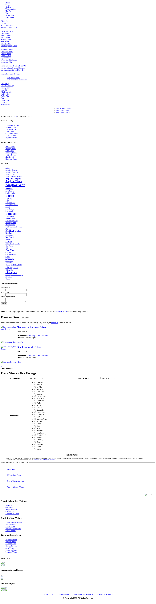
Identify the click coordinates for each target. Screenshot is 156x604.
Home (15, 116)
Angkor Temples (13, 178)
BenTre (39, 385)
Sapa (2, 98)
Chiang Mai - (9, 270)
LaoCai (39, 408)
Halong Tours (6, 44)
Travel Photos (10, 527)
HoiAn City (5, 94)
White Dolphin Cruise (9, 60)
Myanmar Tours (11, 540)
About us (8, 505)
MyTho (39, 387)
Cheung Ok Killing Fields (13, 265)
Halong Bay (5, 88)
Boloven (8, 239)
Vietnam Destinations (13, 529)
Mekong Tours (6, 39)
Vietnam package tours (9, 46)
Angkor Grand (10, 174)
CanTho (4, 102)
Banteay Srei (9, 216)
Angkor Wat (15, 185)
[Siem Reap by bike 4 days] (11, 362)
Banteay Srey (10, 219)
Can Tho (9, 250)
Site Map (46, 594)
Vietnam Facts (10, 525)
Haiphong (40, 433)
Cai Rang (9, 246)
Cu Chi (39, 417)
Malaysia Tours (11, 552)
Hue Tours (5, 33)
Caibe (7, 248)
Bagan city (8, 198)
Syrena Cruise (6, 58)
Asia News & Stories (63, 108)
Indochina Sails (6, 62)
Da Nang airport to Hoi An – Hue (13, 70)
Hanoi (38, 447)
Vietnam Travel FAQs (9, 27)
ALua (38, 405)
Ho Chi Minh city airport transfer (13, 68)
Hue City (4, 90)
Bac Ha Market (10, 193)
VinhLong (40, 401)
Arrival (9, 188)
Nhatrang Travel (11, 159)
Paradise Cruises (7, 52)
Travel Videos (10, 531)
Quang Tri (40, 410)
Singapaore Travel (12, 125)
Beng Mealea (9, 235)
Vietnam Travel (11, 129)
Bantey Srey (10, 225)
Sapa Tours (5, 42)
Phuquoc (39, 444)
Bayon (8, 229)
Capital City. (9, 259)
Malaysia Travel (11, 127)
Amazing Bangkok (11, 170)
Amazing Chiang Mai (12, 172)
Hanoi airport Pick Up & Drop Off (13, 66)
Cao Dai (8, 252)
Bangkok (11, 213)
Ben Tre (8, 233)
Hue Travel (9, 157)
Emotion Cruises (7, 50)
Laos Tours (9, 548)
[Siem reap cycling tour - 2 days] (12, 342)
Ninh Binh (40, 398)
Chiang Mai (11, 267)
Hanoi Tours (5, 37)
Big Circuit (9, 237)
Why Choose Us (11, 509)
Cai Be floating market (12, 244)
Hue (38, 426)
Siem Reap (31, 336)
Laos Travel (9, 131)
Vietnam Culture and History (17, 80)
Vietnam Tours (10, 542)
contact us (54, 323)
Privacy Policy (76, 594)
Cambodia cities (42, 336)
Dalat (38, 424)
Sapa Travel (9, 151)
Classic (7, 279)
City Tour (8, 277)
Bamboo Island (10, 203)
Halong (39, 437)
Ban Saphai (9, 211)
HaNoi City (5, 84)
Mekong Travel (11, 153)
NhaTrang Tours (7, 31)
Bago (7, 201)
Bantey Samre (10, 223)
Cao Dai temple (10, 255)
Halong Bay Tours (14, 475)
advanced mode (61, 311)
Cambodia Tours (11, 546)
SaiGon (39, 421)
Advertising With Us (90, 594)
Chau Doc (9, 263)
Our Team (9, 507)
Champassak (9, 261)
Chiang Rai (11, 272)
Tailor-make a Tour (12, 514)
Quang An (40, 415)
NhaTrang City (6, 92)
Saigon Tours (6, 35)
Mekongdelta (5, 104)
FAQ (52, 594)
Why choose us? (7, 25)
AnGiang (39, 389)
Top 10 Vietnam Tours (15, 487)
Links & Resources (106, 594)
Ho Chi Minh (41, 435)
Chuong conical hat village (14, 275)
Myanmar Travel (11, 138)
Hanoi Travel (10, 147)
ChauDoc (40, 392)
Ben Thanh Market (13, 231)
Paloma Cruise (6, 56)
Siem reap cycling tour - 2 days (31, 327)
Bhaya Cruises (6, 54)
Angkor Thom (13, 181)
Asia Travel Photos (62, 110)
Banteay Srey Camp (11, 221)
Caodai (7, 257)
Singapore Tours (11, 550)
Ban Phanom (9, 209)
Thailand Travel (11, 135)
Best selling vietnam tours (16, 481)
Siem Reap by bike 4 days (29, 347)
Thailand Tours (10, 544)
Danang (39, 442)
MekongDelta (41, 419)
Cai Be (8, 241)
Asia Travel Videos (63, 112)
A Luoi (7, 168)
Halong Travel (10, 149)
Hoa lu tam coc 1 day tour (10, 74)
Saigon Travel (10, 155)
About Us (4, 21)
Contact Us (5, 23)
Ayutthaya (9, 191)
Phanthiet (39, 431)
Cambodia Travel (11, 133)
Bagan (9, 195)
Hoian (38, 449)
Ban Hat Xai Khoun (11, 205)
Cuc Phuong (41, 396)
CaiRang (39, 382)
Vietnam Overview (13, 78)
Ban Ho (7, 207)
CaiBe (38, 403)
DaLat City (5, 96)
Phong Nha (5, 100)
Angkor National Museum (13, 176)
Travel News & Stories (13, 522)
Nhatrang (39, 440)
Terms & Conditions (63, 594)
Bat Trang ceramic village (13, 227)
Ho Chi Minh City (7, 86)
